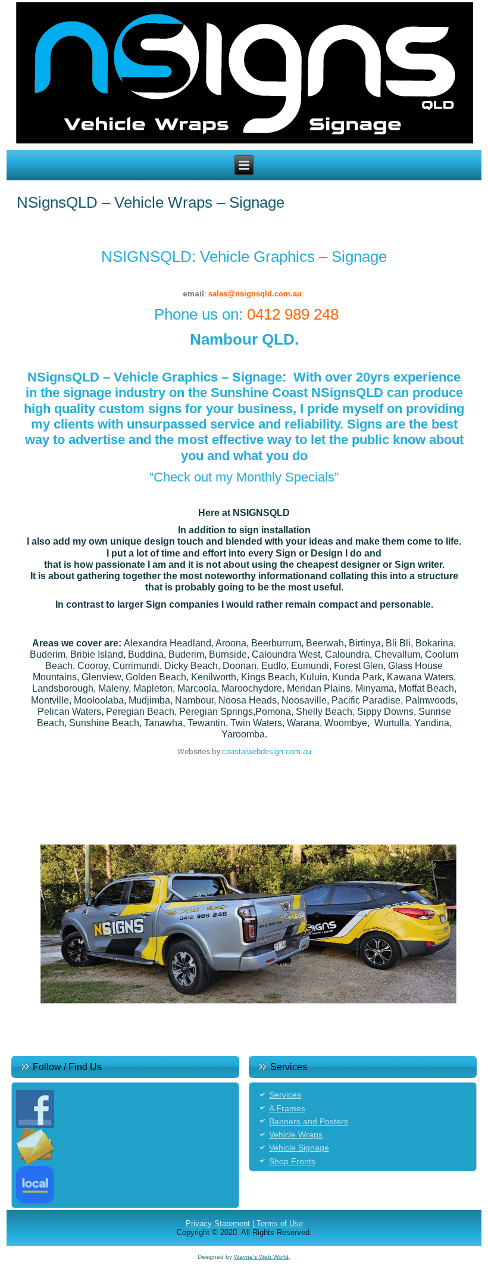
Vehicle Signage (299, 1147)
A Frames (287, 1108)
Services (285, 1094)
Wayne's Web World (261, 1257)
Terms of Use (279, 1223)
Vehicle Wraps (296, 1134)
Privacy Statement (218, 1223)
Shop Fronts (292, 1161)
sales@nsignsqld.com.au (255, 293)
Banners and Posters (308, 1121)
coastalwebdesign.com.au (266, 751)
